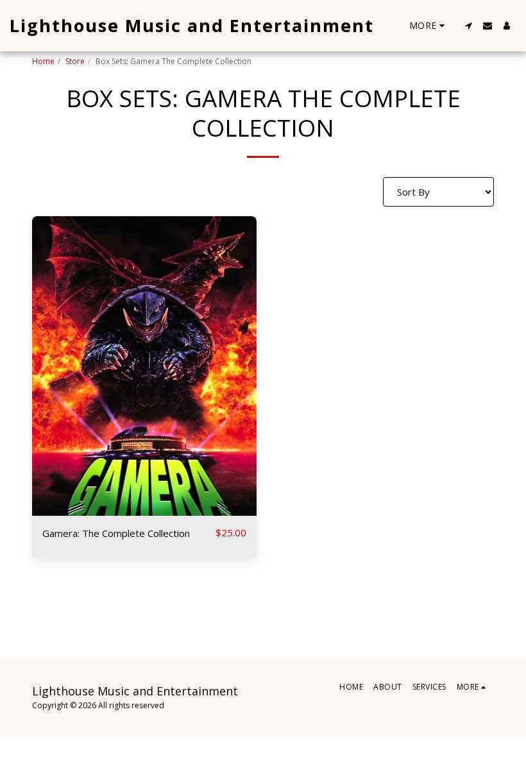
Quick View (144, 510)
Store (75, 61)
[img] (144, 366)
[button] (468, 25)
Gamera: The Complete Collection (116, 533)
